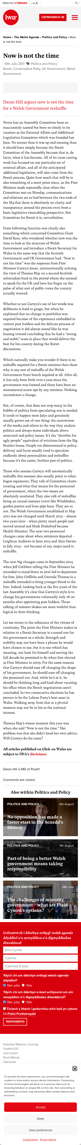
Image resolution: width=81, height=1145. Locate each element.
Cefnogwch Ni (53, 17)
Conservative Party (26, 69)
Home (7, 37)
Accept (40, 1107)
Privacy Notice (48, 1139)
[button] (75, 1068)
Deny (40, 1119)
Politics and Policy (54, 37)
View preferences (40, 1130)
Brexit (7, 69)
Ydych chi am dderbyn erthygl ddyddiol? (36, 978)
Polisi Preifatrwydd (21, 1014)
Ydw (28, 985)
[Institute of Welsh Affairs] (11, 17)
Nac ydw (13, 985)
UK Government (53, 69)
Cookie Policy (30, 1139)
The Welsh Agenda (26, 37)
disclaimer (38, 754)
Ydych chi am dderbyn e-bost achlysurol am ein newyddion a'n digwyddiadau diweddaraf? (38, 994)
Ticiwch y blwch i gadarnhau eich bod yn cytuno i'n (40, 1011)
